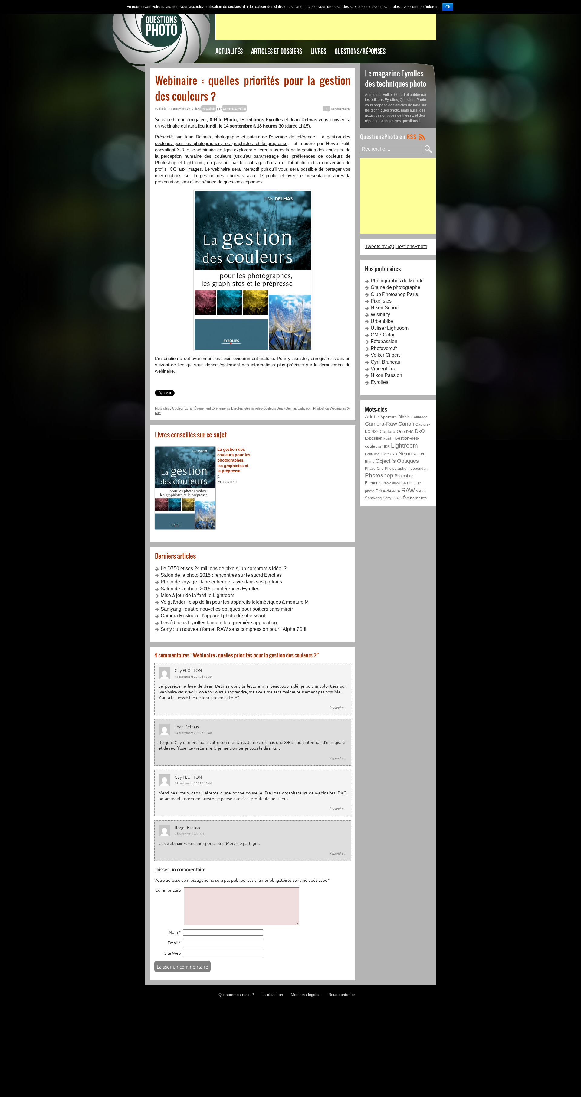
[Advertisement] (326, 26)
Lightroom (305, 408)
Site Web (172, 953)
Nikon (405, 453)
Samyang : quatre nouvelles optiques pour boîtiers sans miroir (227, 609)
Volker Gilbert (385, 355)
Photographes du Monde (397, 280)
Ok (447, 7)
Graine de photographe (395, 287)
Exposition (373, 438)
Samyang (373, 498)
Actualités (229, 51)
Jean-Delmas (287, 408)
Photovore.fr (384, 348)
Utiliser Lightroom (390, 328)
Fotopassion (384, 341)
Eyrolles (237, 408)
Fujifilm (388, 438)
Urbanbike (382, 321)
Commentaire (168, 890)
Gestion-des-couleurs (260, 408)
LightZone (372, 454)
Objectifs (386, 461)
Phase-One (374, 468)
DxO (420, 431)
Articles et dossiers (276, 51)
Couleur (178, 408)
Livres (318, 51)
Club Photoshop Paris (394, 294)
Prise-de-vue (388, 490)
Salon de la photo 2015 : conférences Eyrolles (210, 588)
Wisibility (380, 314)
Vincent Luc (383, 368)
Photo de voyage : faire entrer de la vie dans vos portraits (221, 581)
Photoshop (321, 408)
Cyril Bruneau (385, 362)
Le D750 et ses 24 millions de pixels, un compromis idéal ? (224, 568)
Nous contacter (341, 994)
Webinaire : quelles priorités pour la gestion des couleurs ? (252, 88)
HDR (386, 446)
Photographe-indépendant (406, 468)
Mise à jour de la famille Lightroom (197, 595)
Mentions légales (305, 994)
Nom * (175, 932)
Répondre (337, 707)
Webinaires (338, 408)
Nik (394, 454)
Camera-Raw (381, 424)
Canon (406, 424)
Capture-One (392, 431)
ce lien (178, 364)
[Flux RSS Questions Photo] (392, 136)
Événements (221, 408)
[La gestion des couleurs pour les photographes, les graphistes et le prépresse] (186, 488)
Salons (421, 491)
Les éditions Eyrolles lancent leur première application (219, 622)
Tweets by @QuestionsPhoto (396, 246)
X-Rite (397, 498)
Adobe (372, 416)
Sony (387, 498)
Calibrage (419, 417)
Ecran (189, 408)
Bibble (404, 416)
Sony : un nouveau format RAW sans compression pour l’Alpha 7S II (233, 629)
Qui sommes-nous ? (236, 994)
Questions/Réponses (360, 51)
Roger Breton (187, 827)
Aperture (388, 416)
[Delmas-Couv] (252, 270)
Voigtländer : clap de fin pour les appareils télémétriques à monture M (235, 602)
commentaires (338, 108)
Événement (202, 408)
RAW (408, 490)
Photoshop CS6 (394, 483)
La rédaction (272, 994)
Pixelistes (381, 300)
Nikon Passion (386, 375)
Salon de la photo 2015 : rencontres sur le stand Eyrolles (221, 575)
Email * (174, 943)
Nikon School (385, 307)
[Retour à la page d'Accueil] (161, 25)
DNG (410, 431)
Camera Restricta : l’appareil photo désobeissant (213, 615)
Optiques (408, 461)
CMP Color (383, 334)
